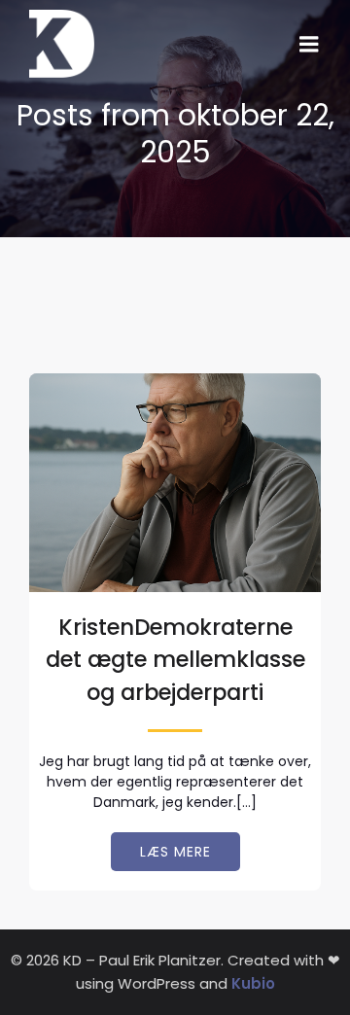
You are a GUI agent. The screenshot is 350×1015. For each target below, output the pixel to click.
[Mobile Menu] (309, 44)
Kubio (253, 983)
